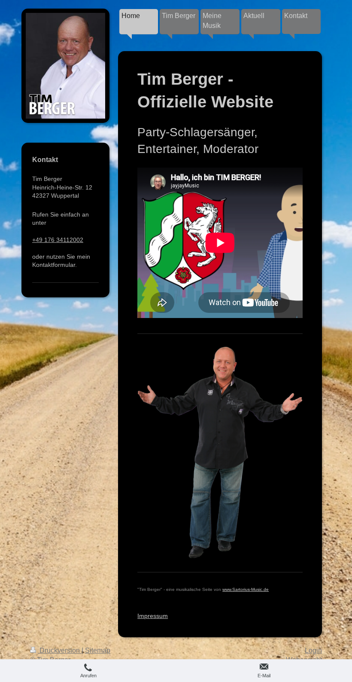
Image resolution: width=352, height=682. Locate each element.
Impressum (152, 615)
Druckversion (60, 650)
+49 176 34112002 (57, 239)
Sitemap (97, 650)
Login (313, 650)
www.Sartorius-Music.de (245, 589)
